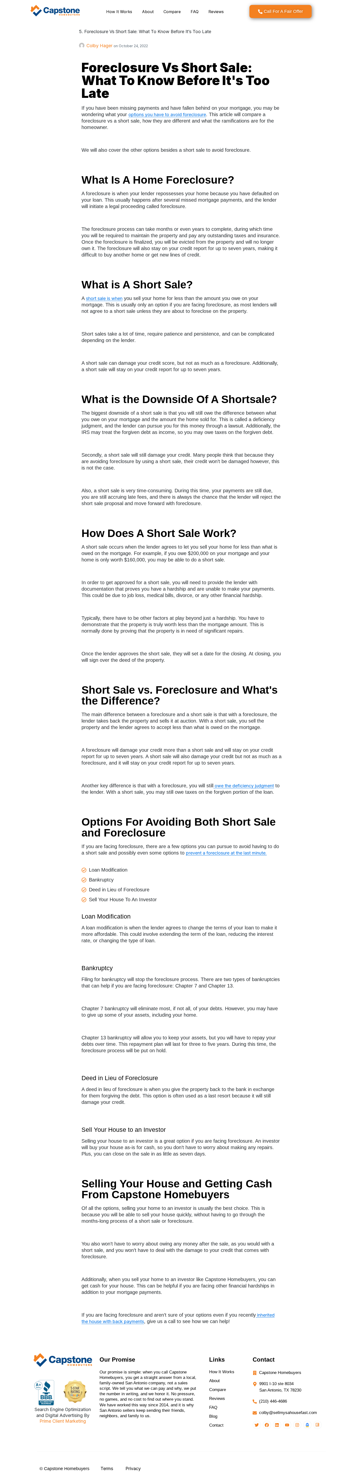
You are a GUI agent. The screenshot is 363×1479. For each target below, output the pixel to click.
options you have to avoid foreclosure (167, 114)
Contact (216, 1425)
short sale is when (104, 298)
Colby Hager (100, 45)
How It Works (119, 11)
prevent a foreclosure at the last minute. (226, 853)
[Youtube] (287, 1425)
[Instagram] (297, 1425)
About (148, 11)
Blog (213, 1416)
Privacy (133, 1468)
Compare (172, 11)
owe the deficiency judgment (243, 785)
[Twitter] (257, 1425)
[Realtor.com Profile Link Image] (317, 1425)
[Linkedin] (277, 1425)
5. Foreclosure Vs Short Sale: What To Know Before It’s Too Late (145, 31)
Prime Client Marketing (63, 1421)
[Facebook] (267, 1425)
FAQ (195, 11)
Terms (107, 1468)
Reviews (216, 11)
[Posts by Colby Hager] (82, 45)
